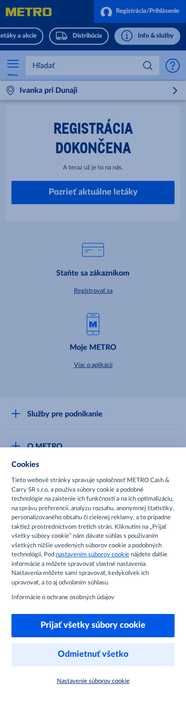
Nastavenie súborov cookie (93, 681)
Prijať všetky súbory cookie (93, 625)
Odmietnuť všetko (93, 654)
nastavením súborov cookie (92, 555)
